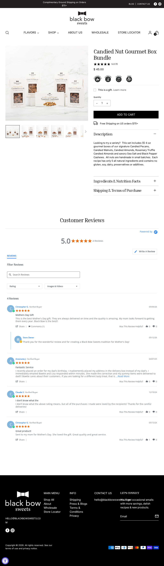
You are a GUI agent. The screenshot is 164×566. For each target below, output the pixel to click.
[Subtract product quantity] (97, 103)
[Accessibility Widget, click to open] (5, 560)
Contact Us (143, 4)
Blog (131, 4)
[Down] (85, 131)
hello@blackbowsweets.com (112, 499)
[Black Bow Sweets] (82, 18)
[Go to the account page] (150, 32)
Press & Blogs (78, 503)
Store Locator (52, 511)
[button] (22, 326)
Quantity (97, 97)
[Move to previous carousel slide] (148, 464)
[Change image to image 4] (57, 131)
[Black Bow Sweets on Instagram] (159, 4)
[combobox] (24, 286)
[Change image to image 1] (13, 131)
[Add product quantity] (107, 103)
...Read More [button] (122, 376)
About (47, 503)
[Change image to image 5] (72, 131)
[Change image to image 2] (28, 131)
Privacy (74, 515)
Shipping (75, 499)
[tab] (145, 251)
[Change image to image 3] (42, 131)
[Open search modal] (7, 32)
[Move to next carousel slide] (156, 464)
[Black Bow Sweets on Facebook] (155, 4)
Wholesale (50, 507)
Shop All (49, 499)
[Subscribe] (157, 517)
